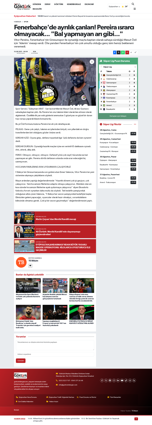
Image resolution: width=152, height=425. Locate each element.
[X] (106, 380)
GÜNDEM (37, 4)
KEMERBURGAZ (74, 4)
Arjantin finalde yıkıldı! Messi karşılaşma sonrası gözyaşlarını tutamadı (55, 297)
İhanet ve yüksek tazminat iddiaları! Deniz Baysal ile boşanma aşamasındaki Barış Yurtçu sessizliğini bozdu (84, 16)
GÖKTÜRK (58, 4)
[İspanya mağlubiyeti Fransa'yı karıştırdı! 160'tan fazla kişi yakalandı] (55, 312)
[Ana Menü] (134, 9)
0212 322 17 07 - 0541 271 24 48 (71, 380)
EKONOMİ (89, 4)
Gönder (20, 361)
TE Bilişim (33, 261)
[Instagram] (114, 380)
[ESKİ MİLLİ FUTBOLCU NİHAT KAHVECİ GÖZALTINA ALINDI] (81, 312)
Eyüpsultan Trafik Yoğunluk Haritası (61, 397)
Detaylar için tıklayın (118, 116)
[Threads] (130, 380)
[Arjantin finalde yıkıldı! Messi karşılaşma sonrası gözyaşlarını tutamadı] (55, 285)
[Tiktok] (126, 380)
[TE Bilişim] (21, 262)
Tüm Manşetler (115, 397)
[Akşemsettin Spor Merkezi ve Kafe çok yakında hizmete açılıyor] (28, 285)
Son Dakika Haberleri (25, 401)
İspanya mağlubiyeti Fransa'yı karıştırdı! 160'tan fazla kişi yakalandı (54, 323)
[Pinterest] (110, 380)
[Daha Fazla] (127, 52)
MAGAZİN (37, 9)
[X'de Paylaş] (119, 52)
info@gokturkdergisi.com (68, 385)
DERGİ (47, 4)
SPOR (26, 22)
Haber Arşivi (53, 401)
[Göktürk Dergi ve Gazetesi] (22, 6)
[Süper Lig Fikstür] (135, 124)
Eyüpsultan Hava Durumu (28, 397)
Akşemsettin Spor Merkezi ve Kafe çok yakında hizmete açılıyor (28, 297)
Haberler (17, 22)
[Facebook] (102, 380)
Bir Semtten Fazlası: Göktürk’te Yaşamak (102, 419)
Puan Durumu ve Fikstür (88, 397)
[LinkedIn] (118, 380)
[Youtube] (122, 380)
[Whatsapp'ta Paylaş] (123, 52)
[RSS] (134, 380)
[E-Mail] (30, 266)
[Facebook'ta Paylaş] (114, 52)
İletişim (16, 410)
